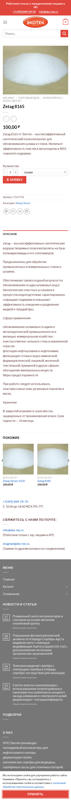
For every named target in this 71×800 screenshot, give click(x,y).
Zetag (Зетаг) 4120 (14, 480)
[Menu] (5, 22)
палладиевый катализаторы (22, 747)
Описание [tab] (10, 234)
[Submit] (64, 33)
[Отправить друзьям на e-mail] (13, 211)
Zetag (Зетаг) (12, 100)
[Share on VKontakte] (20, 211)
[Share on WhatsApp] (6, 211)
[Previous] (3, 468)
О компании (11, 594)
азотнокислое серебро (18, 762)
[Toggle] (66, 586)
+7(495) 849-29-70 (15, 501)
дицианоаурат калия (17, 757)
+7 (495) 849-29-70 (24, 11)
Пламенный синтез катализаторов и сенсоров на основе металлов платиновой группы (38, 619)
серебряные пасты (16, 767)
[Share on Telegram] (27, 211)
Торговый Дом (28, 97)
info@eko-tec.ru (48, 11)
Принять (35, 794)
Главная (9, 579)
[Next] (68, 468)
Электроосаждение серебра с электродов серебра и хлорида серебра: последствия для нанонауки (39, 669)
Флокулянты (52, 97)
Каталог (9, 97)
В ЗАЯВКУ (15, 179)
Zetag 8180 (44, 480)
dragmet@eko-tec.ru (16, 543)
